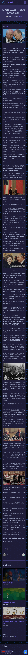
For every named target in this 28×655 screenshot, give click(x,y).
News (20, 16)
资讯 (5, 548)
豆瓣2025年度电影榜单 (9, 583)
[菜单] (25, 2)
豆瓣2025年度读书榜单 (9, 602)
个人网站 (9, 2)
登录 (15, 636)
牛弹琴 (8, 26)
